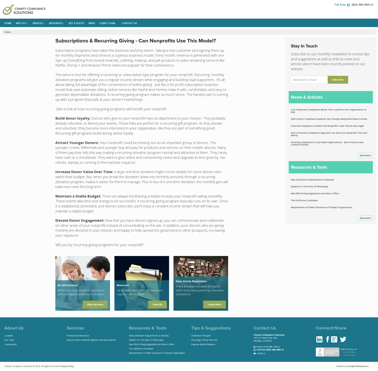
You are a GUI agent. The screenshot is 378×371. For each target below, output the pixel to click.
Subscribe (338, 79)
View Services (95, 304)
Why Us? (21, 23)
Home (7, 23)
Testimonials (10, 344)
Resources (56, 23)
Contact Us (129, 23)
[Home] (25, 9)
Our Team (9, 339)
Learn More (214, 304)
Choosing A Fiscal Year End (204, 339)
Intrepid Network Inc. (358, 366)
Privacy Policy (67, 366)
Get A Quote (76, 23)
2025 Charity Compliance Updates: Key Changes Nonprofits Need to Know (329, 119)
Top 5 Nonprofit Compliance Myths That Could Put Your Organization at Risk (328, 111)
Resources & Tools (309, 167)
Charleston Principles (201, 335)
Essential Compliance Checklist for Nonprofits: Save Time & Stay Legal (327, 125)
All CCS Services (68, 285)
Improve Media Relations (203, 344)
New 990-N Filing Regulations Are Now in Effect (315, 193)
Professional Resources (78, 335)
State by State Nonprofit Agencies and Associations (91, 339)
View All (157, 304)
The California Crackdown (304, 200)
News (92, 23)
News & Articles (307, 97)
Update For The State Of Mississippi (309, 186)
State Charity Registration (191, 281)
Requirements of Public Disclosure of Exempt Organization (321, 207)
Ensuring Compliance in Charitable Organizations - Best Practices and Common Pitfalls (327, 143)
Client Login (107, 23)
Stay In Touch (304, 46)
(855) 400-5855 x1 (363, 4)
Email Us (260, 353)
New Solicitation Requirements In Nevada (312, 179)
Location (8, 335)
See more (365, 155)
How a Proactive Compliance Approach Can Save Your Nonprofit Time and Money (329, 134)
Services (37, 23)
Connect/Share (331, 328)
